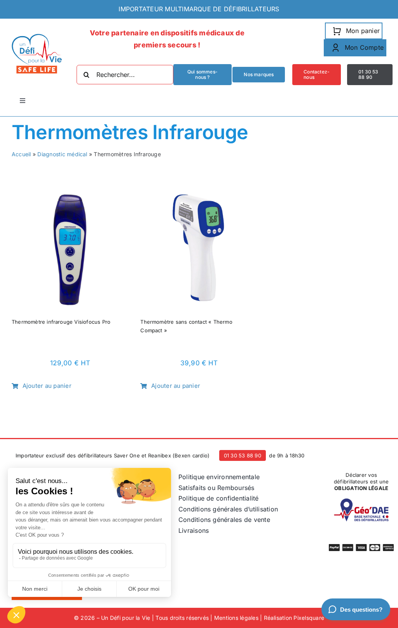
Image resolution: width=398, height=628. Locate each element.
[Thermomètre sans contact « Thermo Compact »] (198, 196)
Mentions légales (236, 617)
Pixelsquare (308, 617)
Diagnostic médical (62, 154)
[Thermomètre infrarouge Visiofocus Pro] (70, 196)
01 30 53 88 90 (242, 455)
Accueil (21, 154)
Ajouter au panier (47, 385)
